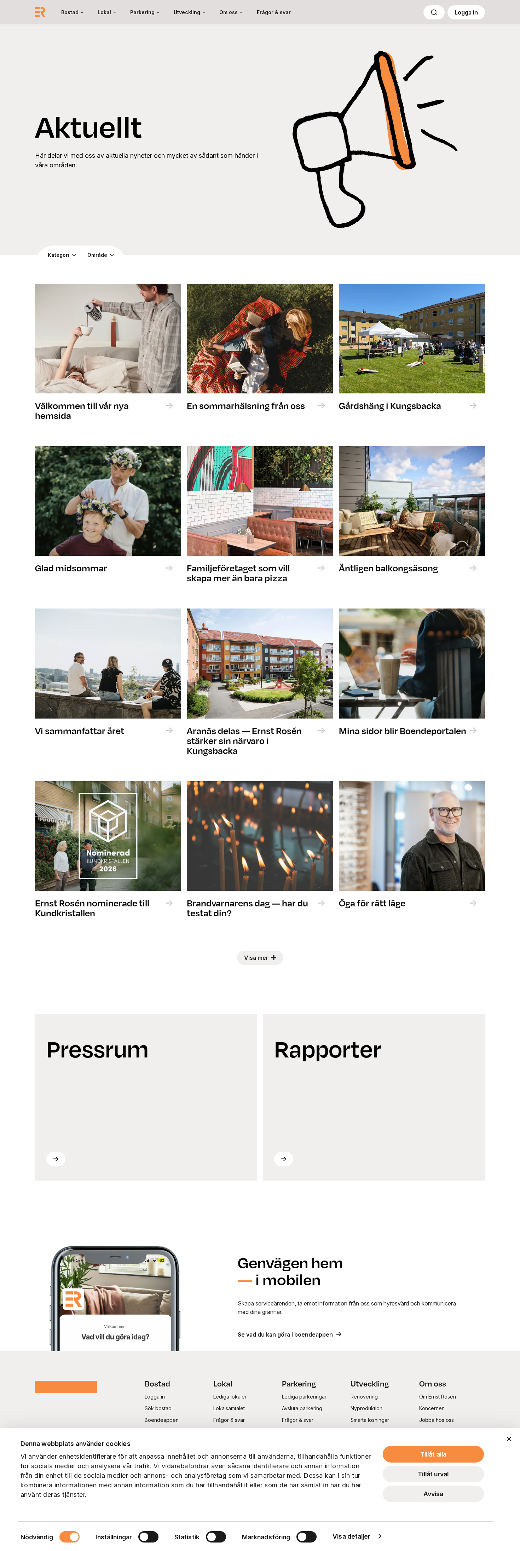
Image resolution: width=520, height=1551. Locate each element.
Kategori (58, 255)
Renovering (364, 1397)
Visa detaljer (351, 1536)
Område (97, 255)
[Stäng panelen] (509, 1438)
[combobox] (434, 12)
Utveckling (187, 12)
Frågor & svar (274, 12)
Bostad (70, 12)
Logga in (466, 12)
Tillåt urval (433, 1474)
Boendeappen (162, 1420)
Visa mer (256, 957)
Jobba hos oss (436, 1420)
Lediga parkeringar (304, 1397)
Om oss (228, 12)
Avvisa (433, 1494)
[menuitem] (72, 12)
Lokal (104, 12)
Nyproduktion (366, 1408)
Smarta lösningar (370, 1420)
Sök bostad (158, 1408)
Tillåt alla (433, 1454)
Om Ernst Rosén (437, 1397)
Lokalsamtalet (229, 1408)
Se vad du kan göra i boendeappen (285, 1334)
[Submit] (434, 12)
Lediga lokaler (230, 1397)
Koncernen (432, 1408)
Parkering (142, 12)
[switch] (148, 1537)
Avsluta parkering (302, 1408)
